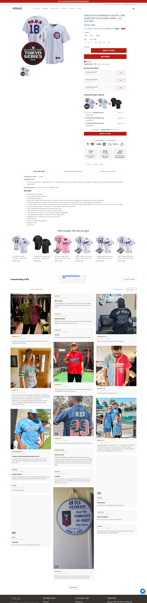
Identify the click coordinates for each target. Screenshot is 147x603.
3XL (104, 42)
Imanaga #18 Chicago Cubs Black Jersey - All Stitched (95, 123)
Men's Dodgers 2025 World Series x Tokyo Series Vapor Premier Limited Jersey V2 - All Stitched (126, 257)
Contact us (106, 4)
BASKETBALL (55, 8)
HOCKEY (64, 8)
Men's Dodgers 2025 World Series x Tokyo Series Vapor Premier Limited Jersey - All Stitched (84, 257)
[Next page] (137, 250)
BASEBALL (45, 8)
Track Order (118, 4)
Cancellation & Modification (129, 4)
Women (98, 35)
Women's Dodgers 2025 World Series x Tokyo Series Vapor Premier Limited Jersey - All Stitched (63, 257)
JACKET (79, 8)
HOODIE (71, 8)
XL (95, 42)
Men (86, 35)
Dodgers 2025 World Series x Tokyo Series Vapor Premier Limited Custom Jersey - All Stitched (105, 257)
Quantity (87, 47)
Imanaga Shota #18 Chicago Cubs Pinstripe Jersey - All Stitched (95, 118)
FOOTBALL (36, 8)
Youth (91, 35)
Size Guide (93, 39)
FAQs (112, 4)
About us (46, 602)
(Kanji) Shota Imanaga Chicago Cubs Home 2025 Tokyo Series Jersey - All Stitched (99, 112)
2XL (100, 42)
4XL (108, 42)
